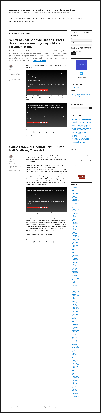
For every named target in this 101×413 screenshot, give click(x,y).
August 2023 (75, 193)
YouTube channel (45, 18)
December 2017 (75, 274)
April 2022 (74, 205)
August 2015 (75, 314)
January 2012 (75, 376)
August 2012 (75, 366)
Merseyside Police (16, 169)
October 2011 (75, 380)
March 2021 (74, 222)
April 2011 (74, 389)
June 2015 (74, 317)
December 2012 (75, 360)
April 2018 (74, 268)
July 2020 (74, 229)
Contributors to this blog (16, 21)
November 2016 (75, 292)
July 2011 (74, 385)
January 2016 (75, 307)
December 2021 (75, 209)
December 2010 (75, 395)
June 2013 (74, 351)
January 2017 (75, 290)
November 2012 (75, 361)
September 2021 (75, 213)
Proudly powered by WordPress (54, 407)
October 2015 (75, 311)
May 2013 (74, 353)
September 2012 (75, 364)
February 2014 (75, 340)
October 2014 (75, 328)
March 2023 (74, 199)
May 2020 (74, 232)
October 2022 (75, 202)
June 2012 (74, 369)
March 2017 (74, 287)
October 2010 (75, 397)
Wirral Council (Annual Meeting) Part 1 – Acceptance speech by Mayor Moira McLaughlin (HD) (37, 43)
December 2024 (75, 187)
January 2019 (75, 255)
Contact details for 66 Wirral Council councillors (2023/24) (67, 18)
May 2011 (74, 387)
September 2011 (75, 382)
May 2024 (74, 190)
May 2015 (74, 318)
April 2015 (74, 320)
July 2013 (74, 350)
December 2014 (75, 325)
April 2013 (74, 354)
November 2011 (75, 379)
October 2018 (75, 259)
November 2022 (75, 200)
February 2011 (75, 392)
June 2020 (74, 230)
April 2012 (74, 372)
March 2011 (74, 390)
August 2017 (75, 279)
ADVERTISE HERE (75, 87)
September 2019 (75, 243)
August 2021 (75, 215)
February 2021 (75, 223)
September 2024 (75, 189)
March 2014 (74, 338)
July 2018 (74, 264)
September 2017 (75, 278)
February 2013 (75, 357)
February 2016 (75, 305)
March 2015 (74, 321)
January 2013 (75, 359)
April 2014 (74, 337)
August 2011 (74, 383)
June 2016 (74, 300)
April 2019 (74, 251)
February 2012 (75, 374)
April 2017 (74, 285)
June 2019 (74, 248)
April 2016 (74, 302)
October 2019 (75, 242)
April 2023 (74, 197)
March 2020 (75, 235)
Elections (18, 166)
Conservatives (12, 164)
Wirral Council (12, 75)
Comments (36, 18)
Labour (11, 167)
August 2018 (75, 262)
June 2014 (74, 334)
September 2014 (75, 330)
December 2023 (75, 192)
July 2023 (74, 194)
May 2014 (74, 336)
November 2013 (75, 344)
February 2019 (75, 254)
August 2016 (75, 297)
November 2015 (75, 310)
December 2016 (75, 291)
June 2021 (74, 218)
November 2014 (75, 327)
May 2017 (74, 284)
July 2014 (74, 333)
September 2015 (75, 313)
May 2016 (74, 301)
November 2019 (75, 241)
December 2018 (75, 256)
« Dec (75, 167)
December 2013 (75, 343)
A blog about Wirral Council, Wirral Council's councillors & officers (42, 10)
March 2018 (74, 269)
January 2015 (75, 324)
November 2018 (75, 258)
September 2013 (75, 347)
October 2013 (75, 346)
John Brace (11, 69)
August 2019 (75, 245)
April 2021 (74, 220)
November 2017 (75, 275)
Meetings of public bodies (23, 18)
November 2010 (75, 396)
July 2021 (74, 216)
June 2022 (74, 203)
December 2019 (75, 239)
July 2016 (74, 298)
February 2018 (75, 271)
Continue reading (39, 60)
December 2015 (75, 308)
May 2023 (74, 196)
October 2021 (75, 212)
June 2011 (74, 386)
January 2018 (75, 272)
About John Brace (30, 21)
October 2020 (75, 226)
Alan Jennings (12, 73)
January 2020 (75, 238)
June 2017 (74, 282)
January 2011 (75, 393)
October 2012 (75, 363)
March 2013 (74, 356)
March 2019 (74, 252)
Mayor (17, 77)
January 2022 (75, 207)
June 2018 (74, 265)
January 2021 (75, 225)
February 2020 (75, 236)
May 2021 (74, 219)
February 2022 (75, 206)
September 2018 (75, 261)
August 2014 (75, 331)
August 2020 (75, 228)
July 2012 (74, 367)
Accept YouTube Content (36, 90)
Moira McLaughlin (16, 74)
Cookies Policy (43, 407)
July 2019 (74, 246)
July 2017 (74, 281)
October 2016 (75, 294)
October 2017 (75, 277)
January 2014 (75, 341)
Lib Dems (15, 167)
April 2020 (74, 233)
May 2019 (74, 249)
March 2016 (74, 304)
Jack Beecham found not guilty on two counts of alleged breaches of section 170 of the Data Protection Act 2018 (81, 141)
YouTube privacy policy (33, 80)
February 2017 (75, 288)
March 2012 (74, 373)
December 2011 (75, 377)
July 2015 (74, 315)
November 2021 (75, 210)
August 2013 (75, 349)
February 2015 (75, 323)
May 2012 (74, 370)
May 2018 (74, 266)
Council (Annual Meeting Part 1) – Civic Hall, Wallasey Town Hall (36, 148)
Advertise (11, 18)
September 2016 (75, 295)
